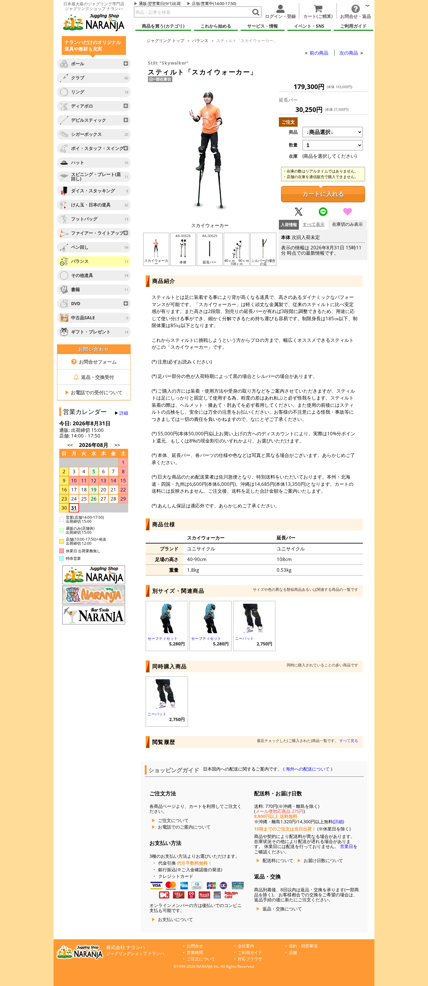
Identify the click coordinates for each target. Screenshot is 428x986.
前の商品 (320, 53)
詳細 (123, 413)
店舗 (196, 3)
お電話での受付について (94, 392)
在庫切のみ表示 (347, 224)
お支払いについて (175, 919)
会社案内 (246, 946)
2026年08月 (94, 444)
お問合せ (195, 946)
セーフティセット (163, 638)
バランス (200, 40)
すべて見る (348, 740)
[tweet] (298, 214)
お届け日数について (323, 860)
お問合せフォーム (97, 361)
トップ (165, 40)
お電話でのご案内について (184, 827)
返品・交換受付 (97, 377)
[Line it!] (323, 214)
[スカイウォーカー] (210, 215)
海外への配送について (307, 769)
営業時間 (195, 953)
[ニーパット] (254, 617)
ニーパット (244, 638)
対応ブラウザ (250, 959)
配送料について (278, 860)
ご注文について (173, 820)
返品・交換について (282, 909)
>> (117, 445)
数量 (293, 145)
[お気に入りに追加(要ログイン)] (347, 214)
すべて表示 (314, 224)
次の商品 (349, 53)
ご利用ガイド (250, 953)
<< (70, 445)
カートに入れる (323, 194)
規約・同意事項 (303, 946)
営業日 (346, 846)
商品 (293, 132)
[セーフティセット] (166, 617)
